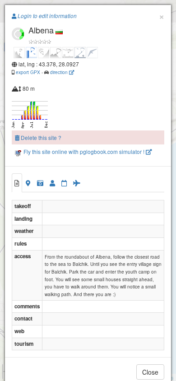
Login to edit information (46, 15)
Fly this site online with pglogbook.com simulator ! (84, 151)
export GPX (28, 72)
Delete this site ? (40, 137)
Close (150, 371)
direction (59, 72)
